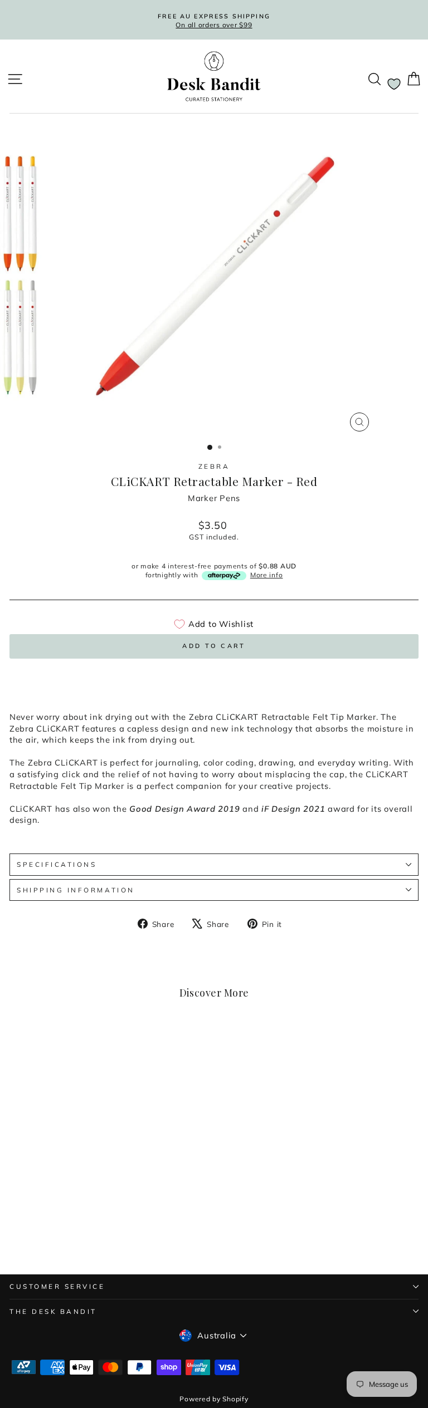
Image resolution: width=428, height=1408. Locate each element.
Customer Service (57, 1286)
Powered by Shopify (213, 1399)
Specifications (56, 864)
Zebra (214, 466)
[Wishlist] (394, 84)
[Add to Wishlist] (153, 1050)
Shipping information (76, 890)
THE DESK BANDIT (53, 1311)
